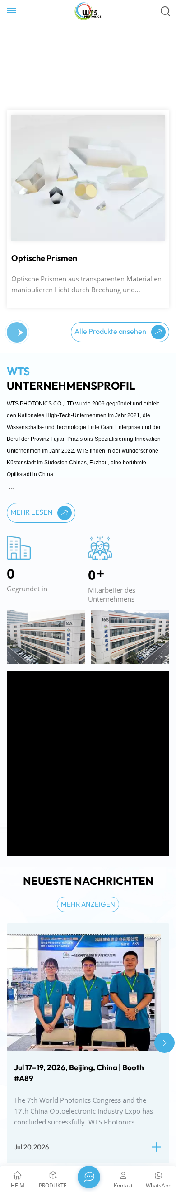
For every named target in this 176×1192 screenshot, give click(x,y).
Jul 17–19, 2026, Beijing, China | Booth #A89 (79, 1072)
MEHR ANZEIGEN (88, 904)
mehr (24, 130)
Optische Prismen (44, 258)
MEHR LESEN (32, 511)
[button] (20, 332)
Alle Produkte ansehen (111, 331)
